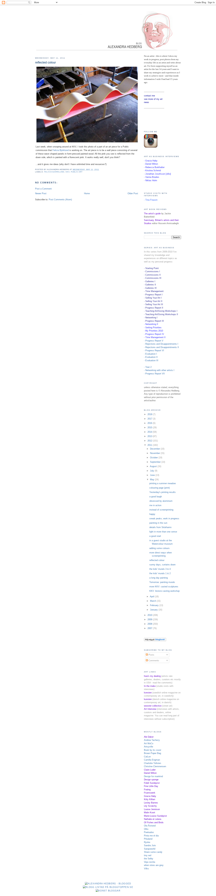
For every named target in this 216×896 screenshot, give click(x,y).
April (152, 596)
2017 (150, 418)
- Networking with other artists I (159, 370)
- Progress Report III (154, 321)
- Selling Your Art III (153, 304)
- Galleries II (150, 284)
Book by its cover (152, 750)
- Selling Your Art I (153, 298)
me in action (155, 505)
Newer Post (40, 193)
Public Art (77, 172)
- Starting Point (151, 268)
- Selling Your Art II (153, 301)
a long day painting (158, 578)
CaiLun (147, 756)
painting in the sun (158, 523)
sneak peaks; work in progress (164, 518)
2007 (150, 628)
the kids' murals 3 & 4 (160, 569)
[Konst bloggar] (108, 890)
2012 (150, 440)
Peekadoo (149, 832)
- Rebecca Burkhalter (154, 167)
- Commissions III (152, 278)
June (152, 475)
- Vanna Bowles (151, 177)
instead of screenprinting (161, 509)
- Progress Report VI (154, 350)
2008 (150, 624)
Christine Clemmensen (155, 766)
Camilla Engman (152, 760)
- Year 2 (148, 367)
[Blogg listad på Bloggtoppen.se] (108, 887)
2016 (150, 423)
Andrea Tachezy (152, 740)
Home (87, 193)
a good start (155, 536)
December (155, 448)
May (152, 479)
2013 (150, 436)
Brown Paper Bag (152, 753)
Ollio (146, 829)
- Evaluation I (150, 354)
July (152, 470)
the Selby (148, 858)
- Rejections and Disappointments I (161, 344)
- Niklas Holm (150, 180)
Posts (151, 655)
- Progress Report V (153, 340)
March (153, 601)
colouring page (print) (159, 488)
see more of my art (153, 99)
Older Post (133, 193)
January (154, 609)
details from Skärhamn (160, 527)
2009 (150, 619)
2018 (150, 414)
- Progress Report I (153, 294)
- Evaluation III (151, 360)
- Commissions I (152, 271)
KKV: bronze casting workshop (164, 591)
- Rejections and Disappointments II (161, 347)
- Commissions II (152, 275)
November (155, 453)
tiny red (147, 855)
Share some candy (153, 852)
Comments (153, 660)
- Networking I (150, 317)
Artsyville (148, 746)
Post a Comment (43, 188)
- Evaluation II (151, 357)
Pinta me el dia (151, 835)
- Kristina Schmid (152, 170)
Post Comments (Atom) (60, 199)
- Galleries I (149, 281)
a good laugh (155, 496)
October (154, 457)
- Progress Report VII (154, 373)
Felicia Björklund (60, 150)
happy (152, 514)
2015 (150, 427)
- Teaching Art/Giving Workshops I (160, 311)
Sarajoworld (149, 849)
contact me (149, 95)
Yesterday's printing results (162, 492)
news (146, 102)
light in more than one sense (163, 531)
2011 (150, 445)
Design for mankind (153, 776)
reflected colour (45, 62)
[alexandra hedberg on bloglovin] (155, 640)
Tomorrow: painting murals (162, 582)
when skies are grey (154, 865)
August (153, 466)
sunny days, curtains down (162, 564)
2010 (150, 615)
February (154, 605)
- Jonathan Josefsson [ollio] (157, 174)
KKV (68, 172)
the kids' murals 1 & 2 (160, 573)
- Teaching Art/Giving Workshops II (161, 314)
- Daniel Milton (151, 164)
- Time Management (154, 291)
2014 (150, 432)
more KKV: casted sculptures (163, 586)
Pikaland (148, 839)
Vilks (146, 868)
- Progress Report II (153, 307)
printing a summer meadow (162, 483)
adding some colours (159, 548)
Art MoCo (148, 743)
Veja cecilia (149, 862)
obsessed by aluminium (160, 501)
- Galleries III (150, 288)
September (155, 462)
